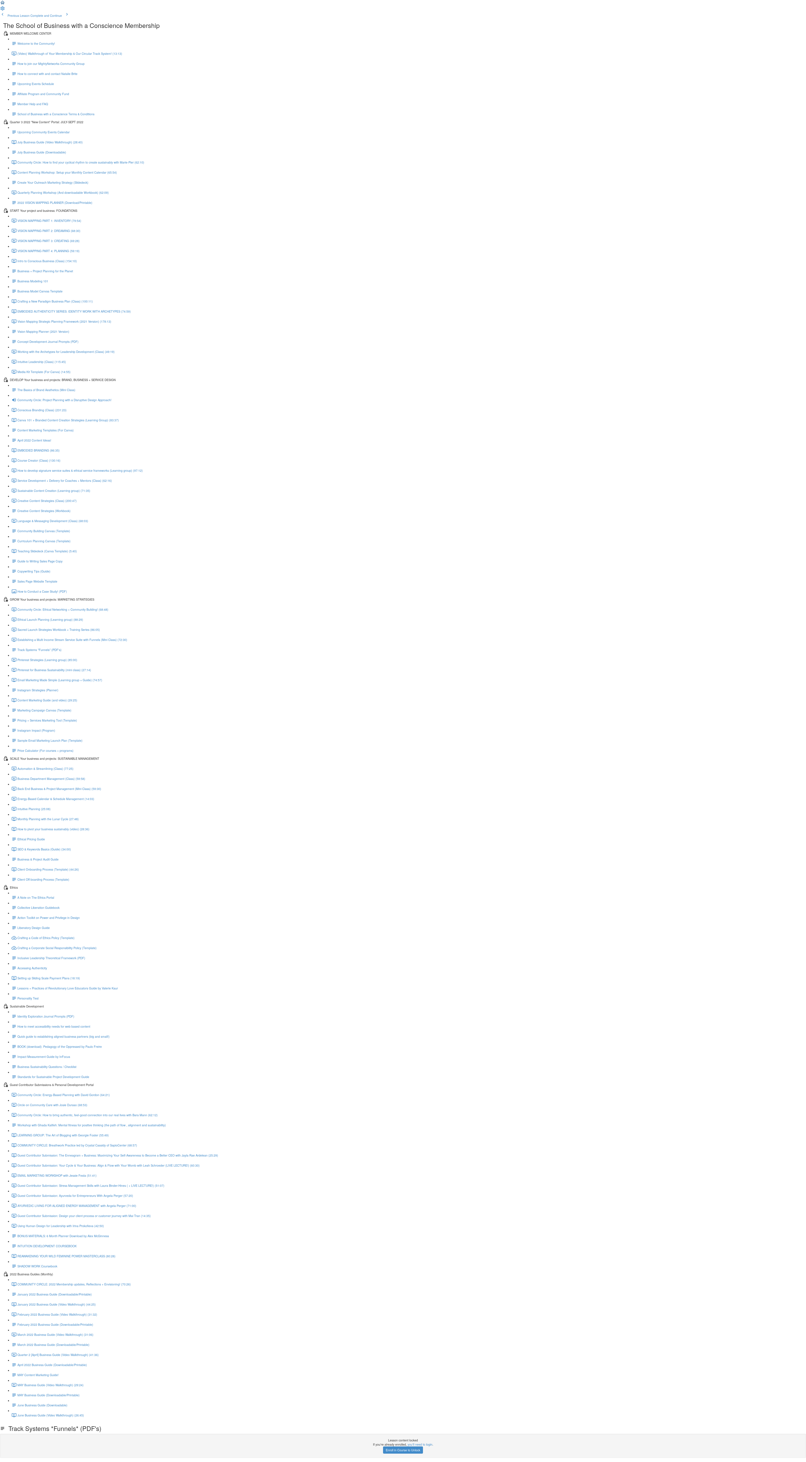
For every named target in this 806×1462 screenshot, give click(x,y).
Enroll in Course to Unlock (403, 1450)
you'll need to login (420, 1444)
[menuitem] (2, 10)
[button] (2, 4)
